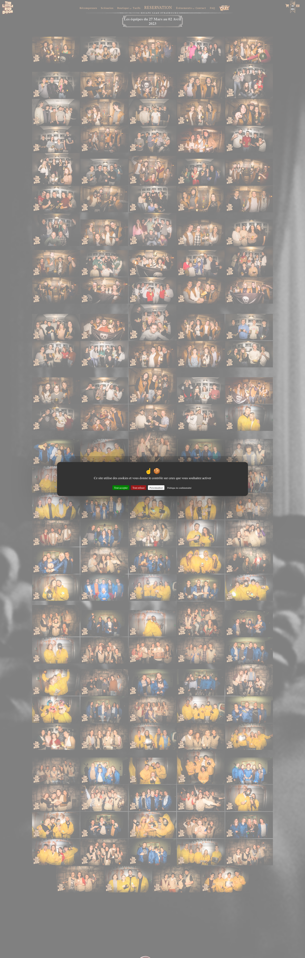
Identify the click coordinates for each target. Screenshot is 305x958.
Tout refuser (138, 487)
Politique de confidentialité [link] (179, 487)
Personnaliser (156, 487)
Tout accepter (121, 487)
